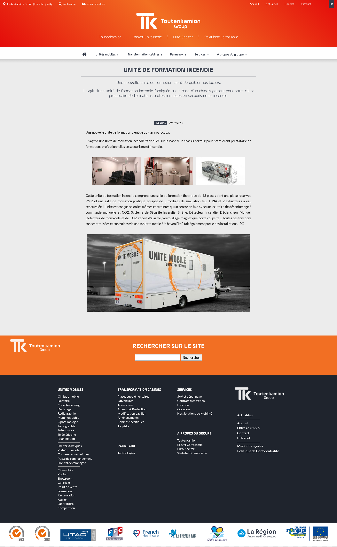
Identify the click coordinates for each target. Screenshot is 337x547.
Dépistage (64, 409)
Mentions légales (250, 446)
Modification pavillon (132, 413)
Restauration (66, 495)
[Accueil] (84, 54)
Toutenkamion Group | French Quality (29, 4)
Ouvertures (125, 400)
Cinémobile (65, 470)
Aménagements (128, 417)
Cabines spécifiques (131, 422)
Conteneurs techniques (73, 454)
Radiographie (67, 413)
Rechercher (191, 357)
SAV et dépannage (189, 396)
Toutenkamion (110, 37)
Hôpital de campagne (72, 463)
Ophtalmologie (68, 422)
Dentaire (64, 400)
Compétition (66, 508)
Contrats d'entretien (191, 400)
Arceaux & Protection (132, 409)
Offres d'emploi (249, 428)
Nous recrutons (95, 4)
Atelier (62, 499)
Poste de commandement (75, 458)
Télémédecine (67, 434)
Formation (65, 491)
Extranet (306, 3)
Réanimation (66, 438)
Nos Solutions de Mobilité (194, 413)
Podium (63, 474)
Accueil (254, 3)
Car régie (64, 482)
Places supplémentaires (133, 396)
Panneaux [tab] (177, 54)
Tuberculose (66, 430)
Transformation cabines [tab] (144, 54)
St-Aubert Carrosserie (221, 37)
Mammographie (68, 417)
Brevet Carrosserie (147, 37)
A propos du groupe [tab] (230, 54)
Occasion (183, 409)
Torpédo (123, 426)
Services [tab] (200, 54)
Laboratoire (66, 503)
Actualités (272, 3)
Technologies (126, 453)
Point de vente (67, 487)
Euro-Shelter (183, 37)
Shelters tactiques (70, 446)
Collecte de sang (69, 405)
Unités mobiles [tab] (106, 54)
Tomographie (66, 426)
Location (183, 405)
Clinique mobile (68, 396)
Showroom (65, 478)
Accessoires (125, 405)
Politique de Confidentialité (258, 451)
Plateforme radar (69, 450)
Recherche (69, 4)
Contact (289, 3)
